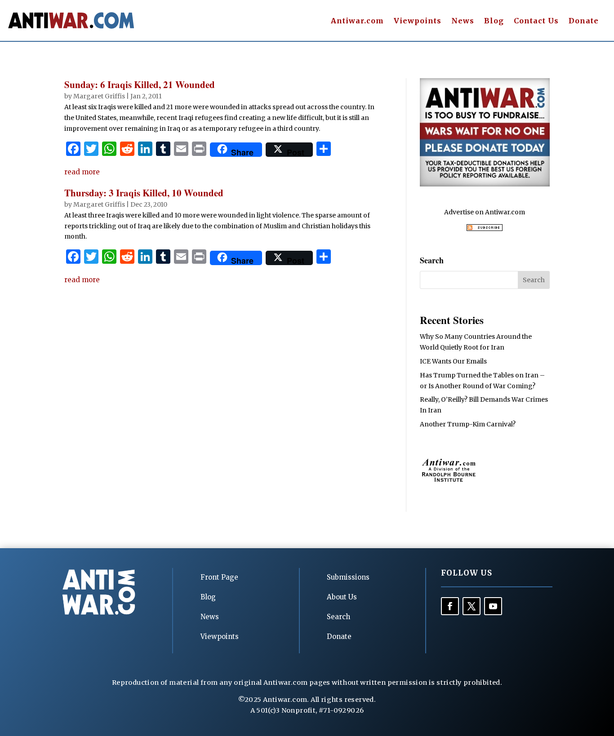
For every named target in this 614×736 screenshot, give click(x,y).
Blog (494, 21)
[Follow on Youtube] (493, 606)
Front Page (219, 577)
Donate (584, 21)
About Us (342, 597)
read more (82, 172)
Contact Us (536, 21)
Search (338, 616)
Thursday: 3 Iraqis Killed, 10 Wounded (143, 193)
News (462, 21)
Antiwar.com (357, 21)
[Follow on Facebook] (450, 606)
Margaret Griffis (99, 96)
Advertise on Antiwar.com (484, 212)
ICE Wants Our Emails (453, 361)
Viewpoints (417, 21)
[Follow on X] (472, 606)
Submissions (348, 577)
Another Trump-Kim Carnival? (468, 424)
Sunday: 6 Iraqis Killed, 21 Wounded (139, 84)
